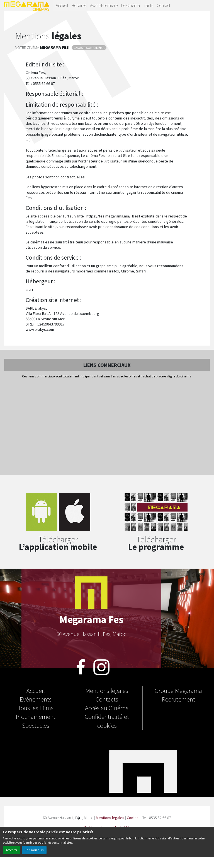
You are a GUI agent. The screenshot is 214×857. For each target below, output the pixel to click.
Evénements (36, 699)
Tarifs (148, 5)
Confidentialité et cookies (107, 720)
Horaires (79, 5)
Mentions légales (107, 690)
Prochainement (35, 716)
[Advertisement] (107, 427)
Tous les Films (36, 707)
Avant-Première (104, 5)
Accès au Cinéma (107, 707)
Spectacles (35, 725)
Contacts (107, 699)
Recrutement (178, 699)
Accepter (11, 850)
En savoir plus (34, 850)
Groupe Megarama (178, 690)
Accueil (62, 5)
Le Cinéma (130, 5)
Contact (163, 5)
